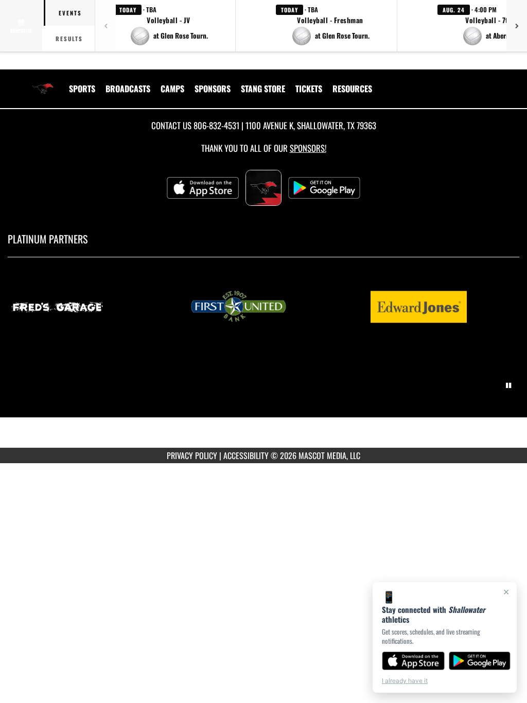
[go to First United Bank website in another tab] (264, 306)
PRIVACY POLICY (192, 455)
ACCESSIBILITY (246, 455)
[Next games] (516, 25)
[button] (169, 25)
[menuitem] (127, 88)
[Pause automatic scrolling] (508, 385)
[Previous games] (105, 25)
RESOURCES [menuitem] (352, 88)
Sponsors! (308, 148)
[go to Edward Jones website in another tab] (444, 306)
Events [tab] (70, 13)
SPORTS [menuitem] (82, 88)
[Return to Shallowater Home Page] (43, 82)
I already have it (405, 680)
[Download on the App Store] (413, 661)
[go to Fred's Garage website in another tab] (84, 306)
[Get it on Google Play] (480, 661)
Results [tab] (69, 38)
